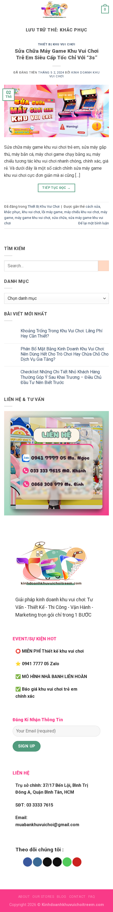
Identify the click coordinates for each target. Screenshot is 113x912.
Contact (77, 897)
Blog (61, 897)
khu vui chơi (31, 212)
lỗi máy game (52, 212)
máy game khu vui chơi (32, 218)
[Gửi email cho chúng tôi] (57, 862)
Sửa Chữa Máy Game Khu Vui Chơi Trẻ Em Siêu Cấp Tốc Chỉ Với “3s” (56, 54)
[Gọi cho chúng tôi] (67, 862)
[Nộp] (103, 265)
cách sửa (93, 206)
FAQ (91, 897)
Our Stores (43, 897)
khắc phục (12, 212)
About (24, 897)
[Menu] (7, 9)
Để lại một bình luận (93, 223)
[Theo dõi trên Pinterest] (76, 862)
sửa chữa (59, 218)
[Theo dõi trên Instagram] (37, 862)
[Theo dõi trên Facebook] (27, 862)
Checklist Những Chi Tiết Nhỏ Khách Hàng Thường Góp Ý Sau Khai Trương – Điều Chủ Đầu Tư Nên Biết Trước (61, 377)
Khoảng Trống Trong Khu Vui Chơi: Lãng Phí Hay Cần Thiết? (61, 333)
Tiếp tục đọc (56, 188)
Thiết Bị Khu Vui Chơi (56, 44)
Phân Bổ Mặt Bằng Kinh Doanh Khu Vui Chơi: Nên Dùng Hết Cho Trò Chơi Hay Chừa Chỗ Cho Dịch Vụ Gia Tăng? (65, 354)
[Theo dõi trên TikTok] (47, 862)
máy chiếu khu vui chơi (81, 212)
